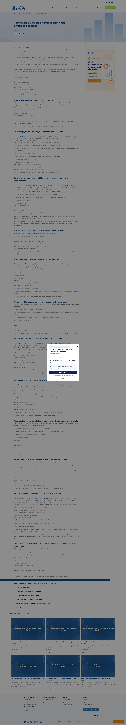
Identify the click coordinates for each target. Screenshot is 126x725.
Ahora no (63, 378)
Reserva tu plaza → (63, 372)
